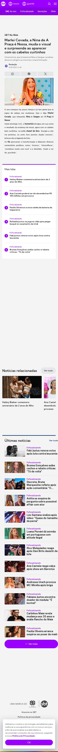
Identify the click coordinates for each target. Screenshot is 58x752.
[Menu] (55, 4)
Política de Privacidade (23, 736)
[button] (22, 394)
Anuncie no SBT (29, 712)
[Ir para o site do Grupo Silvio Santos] (24, 704)
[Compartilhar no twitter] (45, 74)
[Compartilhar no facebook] (29, 74)
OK (29, 742)
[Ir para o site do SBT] (44, 704)
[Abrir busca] (49, 4)
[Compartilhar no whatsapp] (12, 74)
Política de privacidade (29, 717)
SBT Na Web (11, 35)
